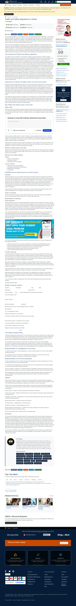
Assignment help (31, 581)
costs (44, 85)
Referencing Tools (60, 117)
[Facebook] (6, 571)
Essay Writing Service (32, 574)
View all (51, 495)
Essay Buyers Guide (60, 115)
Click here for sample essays (29, 9)
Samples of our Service (61, 74)
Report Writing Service (61, 68)
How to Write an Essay (61, 113)
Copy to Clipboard (10, 490)
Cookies (32, 600)
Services (15, 5)
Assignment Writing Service (62, 70)
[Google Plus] (13, 571)
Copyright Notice (26, 600)
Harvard (21, 479)
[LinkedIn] (10, 571)
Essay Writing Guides (61, 119)
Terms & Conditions (16, 600)
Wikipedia (33, 479)
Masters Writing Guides (61, 121)
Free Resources (48, 581)
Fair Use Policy (64, 577)
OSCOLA (40, 479)
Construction (15, 17)
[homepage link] (5, 17)
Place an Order (65, 5)
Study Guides (48, 579)
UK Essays (8, 5)
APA (7, 479)
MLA (11, 479)
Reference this (10, 30)
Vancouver (27, 479)
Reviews (20, 5)
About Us (25, 5)
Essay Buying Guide (49, 584)
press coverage (42, 531)
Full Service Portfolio (61, 75)
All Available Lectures (61, 84)
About (62, 574)
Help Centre (64, 581)
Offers (37, 5)
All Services (30, 584)
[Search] (56, 2)
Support (45, 2)
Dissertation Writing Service (34, 577)
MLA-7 (15, 479)
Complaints (64, 579)
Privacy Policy (8, 600)
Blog (46, 586)
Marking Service (60, 72)
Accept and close (8, 14)
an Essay (63, 64)
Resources (31, 5)
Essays (9, 17)
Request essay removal (11, 523)
